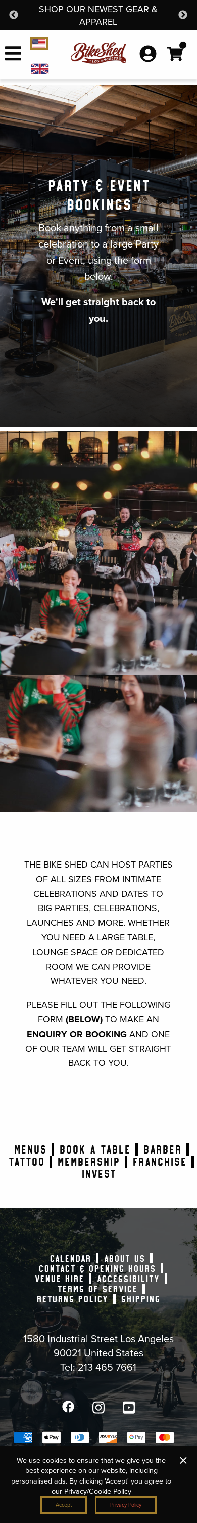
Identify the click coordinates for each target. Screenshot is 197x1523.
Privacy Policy (125, 1505)
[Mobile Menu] (13, 59)
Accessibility (128, 1278)
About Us (124, 1258)
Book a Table (94, 1149)
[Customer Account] (148, 54)
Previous (14, 15)
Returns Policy (72, 1298)
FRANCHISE (159, 1161)
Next (183, 15)
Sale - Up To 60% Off (105, 9)
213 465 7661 (107, 1367)
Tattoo (26, 1161)
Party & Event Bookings (98, 195)
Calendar (70, 1258)
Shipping (140, 1298)
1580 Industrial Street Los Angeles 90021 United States (98, 1345)
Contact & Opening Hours (97, 1268)
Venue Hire (59, 1278)
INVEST (98, 1173)
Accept (64, 1505)
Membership (88, 1161)
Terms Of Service (97, 1288)
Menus (30, 1149)
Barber (162, 1149)
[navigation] (45, 68)
